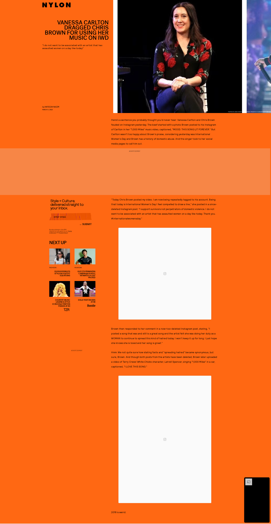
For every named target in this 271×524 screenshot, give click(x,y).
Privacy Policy (63, 232)
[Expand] (247, 480)
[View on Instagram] (164, 273)
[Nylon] (56, 5)
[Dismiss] (266, 480)
